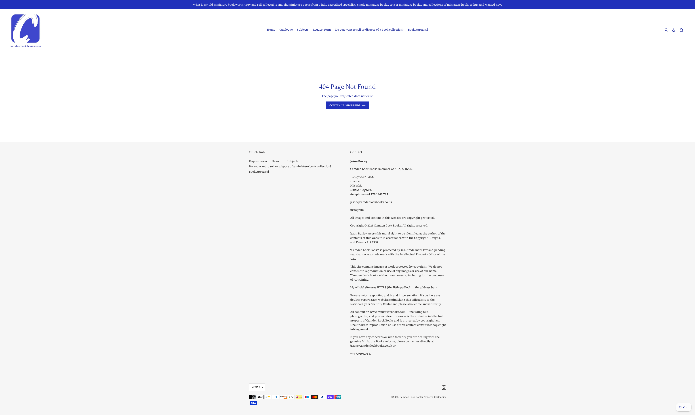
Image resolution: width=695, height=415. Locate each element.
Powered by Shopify (435, 397)
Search (276, 161)
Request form (258, 161)
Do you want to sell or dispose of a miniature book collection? (290, 166)
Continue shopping (344, 105)
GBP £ (256, 387)
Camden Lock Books (411, 397)
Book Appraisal (259, 171)
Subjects (292, 161)
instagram (357, 210)
